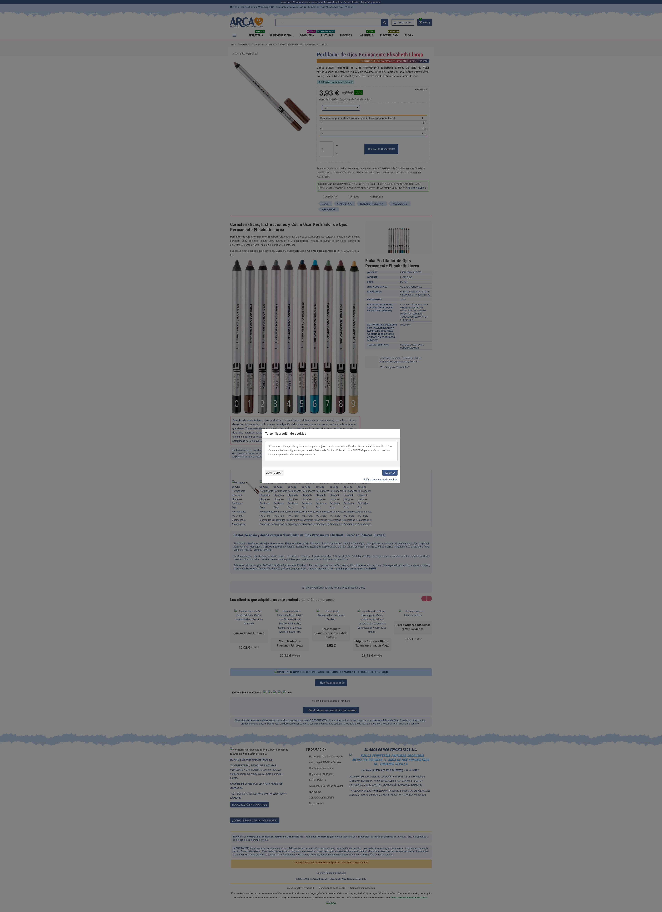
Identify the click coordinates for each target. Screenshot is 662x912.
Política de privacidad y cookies (380, 479)
